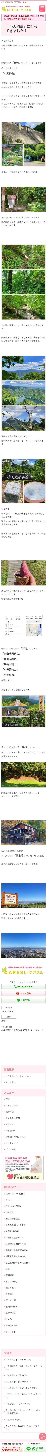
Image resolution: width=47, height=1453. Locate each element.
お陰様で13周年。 (14, 1419)
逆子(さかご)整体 (13, 1206)
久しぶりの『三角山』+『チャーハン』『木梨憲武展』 (23, 1411)
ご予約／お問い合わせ (16, 1137)
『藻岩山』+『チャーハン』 (18, 1404)
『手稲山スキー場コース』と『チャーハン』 (24, 1367)
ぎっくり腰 (11, 1300)
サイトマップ (12, 1143)
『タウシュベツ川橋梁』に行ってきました (24, 1396)
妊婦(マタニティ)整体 (15, 1194)
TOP (8, 1099)
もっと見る (11, 1082)
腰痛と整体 (11, 1288)
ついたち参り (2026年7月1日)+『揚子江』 (22, 1427)
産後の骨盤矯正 (13, 1219)
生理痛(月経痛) (12, 1231)
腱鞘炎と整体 (12, 1325)
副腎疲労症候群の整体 (16, 1256)
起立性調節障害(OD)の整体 (18, 1263)
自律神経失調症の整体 (16, 1244)
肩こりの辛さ (12, 1281)
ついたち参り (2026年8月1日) (19, 1382)
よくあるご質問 (13, 1118)
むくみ (9, 1319)
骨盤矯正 (10, 1294)
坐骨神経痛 (11, 1313)
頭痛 (8, 1269)
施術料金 (10, 1112)
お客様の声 (11, 1131)
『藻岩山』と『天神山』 (17, 1375)
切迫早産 (10, 1212)
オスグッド (11, 1332)
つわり (9, 1200)
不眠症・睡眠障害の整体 (17, 1250)
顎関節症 (10, 1275)
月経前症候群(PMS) (14, 1237)
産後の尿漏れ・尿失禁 (16, 1225)
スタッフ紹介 (12, 1105)
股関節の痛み (12, 1307)
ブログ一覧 (11, 1149)
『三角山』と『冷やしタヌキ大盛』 (22, 1388)
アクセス (10, 1124)
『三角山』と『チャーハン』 (19, 1076)
